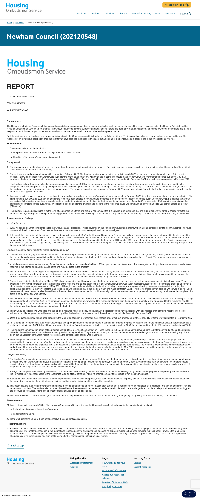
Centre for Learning (141, 13)
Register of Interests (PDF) (115, 482)
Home (9, 22)
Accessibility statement (81, 463)
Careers (137, 463)
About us (123, 13)
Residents (81, 13)
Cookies (74, 467)
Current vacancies (142, 467)
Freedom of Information (114, 470)
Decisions (109, 13)
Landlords (95, 13)
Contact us (170, 13)
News (158, 13)
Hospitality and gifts (112, 486)
